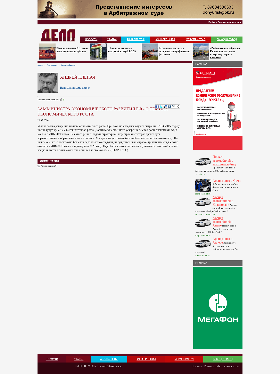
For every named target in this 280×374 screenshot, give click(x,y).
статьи (112, 39)
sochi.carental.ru (203, 193)
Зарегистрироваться (229, 22)
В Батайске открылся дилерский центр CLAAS (122, 50)
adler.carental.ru (202, 255)
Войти (211, 22)
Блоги (40, 65)
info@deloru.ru (114, 366)
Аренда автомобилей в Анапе (223, 221)
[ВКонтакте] (169, 106)
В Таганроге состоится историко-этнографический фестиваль (174, 51)
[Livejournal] (173, 106)
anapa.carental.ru (203, 235)
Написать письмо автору (75, 87)
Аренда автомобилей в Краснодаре (223, 200)
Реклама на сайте (212, 366)
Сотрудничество (231, 366)
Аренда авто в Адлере (222, 240)
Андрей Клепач (68, 65)
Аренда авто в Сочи (227, 180)
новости (91, 39)
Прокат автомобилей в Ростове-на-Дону (224, 160)
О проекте (197, 366)
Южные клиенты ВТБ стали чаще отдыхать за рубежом (72, 50)
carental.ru (200, 174)
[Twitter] (161, 106)
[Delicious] (165, 106)
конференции (165, 39)
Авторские (52, 65)
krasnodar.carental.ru (205, 214)
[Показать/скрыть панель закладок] (178, 106)
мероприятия (195, 39)
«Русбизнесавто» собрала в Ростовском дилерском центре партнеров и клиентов (225, 53)
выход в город (227, 39)
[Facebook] (157, 106)
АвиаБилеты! (136, 39)
